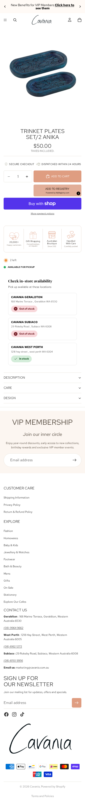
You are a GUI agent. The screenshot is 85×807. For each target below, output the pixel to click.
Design (10, 398)
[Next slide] (80, 7)
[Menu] (5, 20)
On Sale (8, 588)
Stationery (10, 595)
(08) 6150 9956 (13, 660)
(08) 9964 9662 (13, 628)
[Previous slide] (5, 7)
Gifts (7, 580)
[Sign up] (74, 460)
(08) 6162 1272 (13, 646)
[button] (57, 190)
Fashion (8, 531)
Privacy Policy (12, 505)
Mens (7, 573)
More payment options (42, 213)
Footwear (9, 559)
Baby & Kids (11, 545)
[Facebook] (6, 714)
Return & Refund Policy (18, 512)
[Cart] (80, 20)
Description (14, 377)
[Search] (15, 20)
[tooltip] (78, 193)
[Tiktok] (22, 714)
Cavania (35, 786)
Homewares (11, 538)
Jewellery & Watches (16, 552)
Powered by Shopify (53, 786)
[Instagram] (14, 714)
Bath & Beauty (13, 566)
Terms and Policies (42, 796)
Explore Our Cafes (15, 602)
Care (8, 388)
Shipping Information (16, 497)
